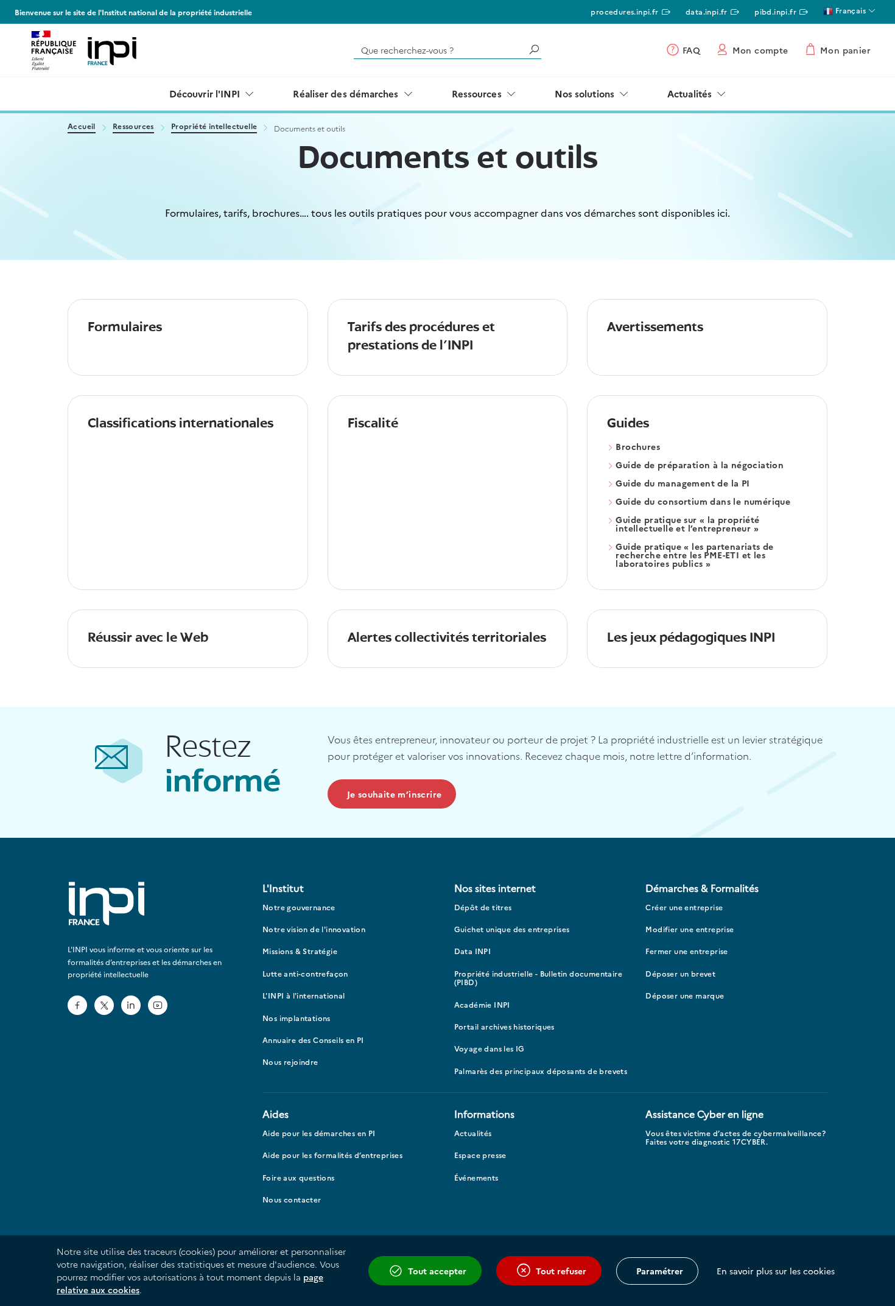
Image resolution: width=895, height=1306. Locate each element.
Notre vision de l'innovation (313, 929)
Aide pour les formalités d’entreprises (332, 1155)
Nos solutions (584, 93)
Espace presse (480, 1155)
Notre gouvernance (298, 907)
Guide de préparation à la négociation (700, 465)
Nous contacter (291, 1199)
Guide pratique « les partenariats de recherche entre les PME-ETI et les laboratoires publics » (694, 555)
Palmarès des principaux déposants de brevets (541, 1071)
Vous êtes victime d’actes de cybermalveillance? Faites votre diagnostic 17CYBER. (735, 1137)
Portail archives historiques (504, 1026)
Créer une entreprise (684, 907)
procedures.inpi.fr (624, 11)
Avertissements (655, 328)
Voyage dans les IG (489, 1048)
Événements (476, 1177)
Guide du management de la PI (682, 484)
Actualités (689, 93)
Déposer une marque (684, 995)
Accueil (82, 127)
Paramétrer (659, 1271)
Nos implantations (296, 1018)
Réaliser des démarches (345, 93)
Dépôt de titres (483, 907)
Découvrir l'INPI (204, 93)
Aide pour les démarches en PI (319, 1133)
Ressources (477, 93)
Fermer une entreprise (686, 951)
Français (849, 10)
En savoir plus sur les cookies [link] (776, 1271)
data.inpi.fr (707, 11)
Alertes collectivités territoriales (447, 638)
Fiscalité (373, 424)
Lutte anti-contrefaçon (305, 973)
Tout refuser (561, 1271)
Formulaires (125, 328)
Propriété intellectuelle (214, 127)
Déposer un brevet (680, 973)
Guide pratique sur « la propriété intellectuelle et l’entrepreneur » (687, 524)
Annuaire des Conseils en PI (313, 1040)
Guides (628, 424)
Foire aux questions (298, 1177)
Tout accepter (437, 1271)
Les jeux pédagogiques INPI (691, 638)
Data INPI (472, 951)
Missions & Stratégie (299, 951)
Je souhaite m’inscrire (394, 794)
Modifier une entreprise (689, 929)
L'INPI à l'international (303, 995)
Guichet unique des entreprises (512, 929)
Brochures (638, 447)
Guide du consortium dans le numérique (703, 502)
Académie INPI (482, 1004)
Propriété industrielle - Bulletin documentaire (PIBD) (538, 978)
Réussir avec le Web (148, 638)
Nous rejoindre (290, 1062)
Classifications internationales (180, 424)
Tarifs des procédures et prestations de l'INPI (421, 337)
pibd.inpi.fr (775, 11)
